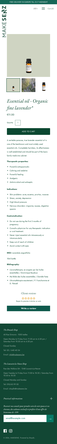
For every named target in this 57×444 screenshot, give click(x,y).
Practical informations (12, 398)
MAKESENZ (14, 438)
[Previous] (14, 55)
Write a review (28, 308)
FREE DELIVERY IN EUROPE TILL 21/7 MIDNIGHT (29, 2)
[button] (36, 8)
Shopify (31, 438)
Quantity (10, 122)
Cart (51, 8)
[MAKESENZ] (4, 21)
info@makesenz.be (16, 354)
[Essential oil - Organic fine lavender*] (13, 85)
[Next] (43, 55)
